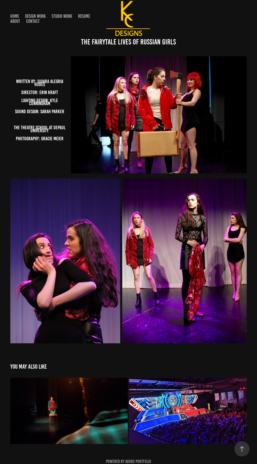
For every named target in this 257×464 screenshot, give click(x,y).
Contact (33, 21)
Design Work (35, 16)
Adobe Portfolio (138, 461)
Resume (84, 16)
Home (14, 16)
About (15, 21)
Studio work (62, 16)
